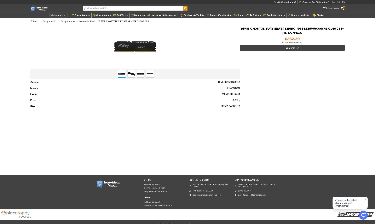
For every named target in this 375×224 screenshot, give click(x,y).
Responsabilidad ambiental (156, 191)
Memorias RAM (87, 21)
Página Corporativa (152, 184)
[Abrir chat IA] (363, 215)
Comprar (290, 48)
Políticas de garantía (152, 202)
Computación (49, 21)
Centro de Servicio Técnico (156, 188)
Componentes (68, 21)
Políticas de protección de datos (158, 205)
